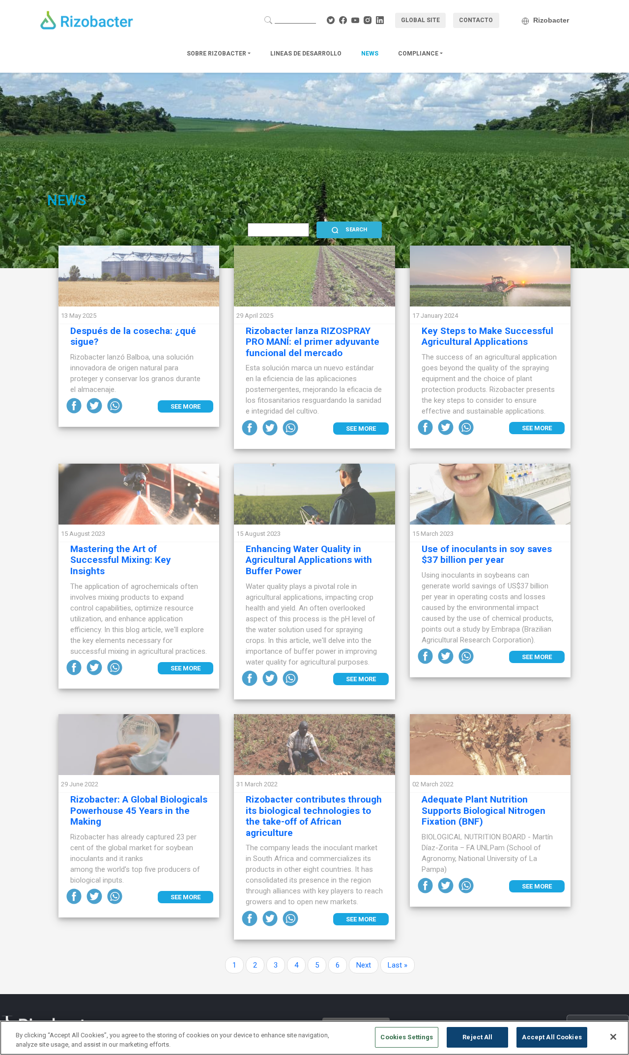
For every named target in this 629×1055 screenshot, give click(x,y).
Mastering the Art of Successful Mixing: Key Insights (120, 560)
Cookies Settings (406, 1037)
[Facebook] (75, 405)
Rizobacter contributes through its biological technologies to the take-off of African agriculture (314, 816)
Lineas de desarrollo (306, 53)
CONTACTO (476, 20)
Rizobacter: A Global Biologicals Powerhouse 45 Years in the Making (138, 811)
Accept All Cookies (551, 1037)
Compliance (419, 53)
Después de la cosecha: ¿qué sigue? (133, 336)
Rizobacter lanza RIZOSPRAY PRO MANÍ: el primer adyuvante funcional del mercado (312, 342)
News (369, 53)
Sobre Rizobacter (217, 53)
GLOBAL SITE (420, 20)
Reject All (477, 1037)
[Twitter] (95, 405)
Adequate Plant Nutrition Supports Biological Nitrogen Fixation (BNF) (483, 811)
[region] (314, 1038)
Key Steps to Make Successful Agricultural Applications (487, 336)
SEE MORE (185, 406)
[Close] (613, 1037)
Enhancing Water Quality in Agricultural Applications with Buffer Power (309, 560)
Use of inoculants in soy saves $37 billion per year (487, 554)
